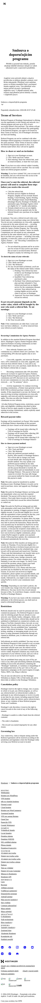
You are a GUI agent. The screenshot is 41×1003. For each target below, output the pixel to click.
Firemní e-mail (6, 804)
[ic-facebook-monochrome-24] (9, 947)
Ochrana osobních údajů (9, 971)
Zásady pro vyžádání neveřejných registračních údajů (18, 967)
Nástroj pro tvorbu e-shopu (10, 862)
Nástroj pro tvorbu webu (10, 856)
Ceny (3, 882)
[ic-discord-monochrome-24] (17, 953)
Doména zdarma (7, 836)
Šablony (4, 865)
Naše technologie (7, 920)
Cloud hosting (6, 807)
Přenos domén (6, 845)
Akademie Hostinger (8, 933)
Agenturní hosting (7, 813)
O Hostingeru (6, 917)
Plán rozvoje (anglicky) (9, 900)
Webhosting (5, 793)
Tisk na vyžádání (7, 868)
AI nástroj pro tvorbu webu (10, 859)
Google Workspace (8, 825)
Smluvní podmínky (8, 974)
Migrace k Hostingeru (9, 874)
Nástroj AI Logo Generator (10, 871)
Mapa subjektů (6, 912)
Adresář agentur (6, 897)
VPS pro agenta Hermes (9, 816)
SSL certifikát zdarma (8, 842)
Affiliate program (7, 888)
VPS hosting (5, 799)
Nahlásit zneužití (7, 939)
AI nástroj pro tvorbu (8, 853)
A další (19, 985)
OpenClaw (5, 819)
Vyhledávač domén (8, 830)
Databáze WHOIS (7, 839)
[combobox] (14, 103)
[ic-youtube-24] (32, 947)
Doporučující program (9, 894)
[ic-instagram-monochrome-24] (17, 947)
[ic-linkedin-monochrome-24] (2, 947)
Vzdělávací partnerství (9, 891)
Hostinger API (6, 877)
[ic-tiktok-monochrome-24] (9, 953)
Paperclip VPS (6, 822)
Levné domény (6, 833)
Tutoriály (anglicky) (8, 927)
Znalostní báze (6, 930)
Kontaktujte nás (6, 936)
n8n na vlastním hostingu (10, 802)
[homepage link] (5, 4)
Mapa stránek (6, 909)
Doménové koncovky (9, 848)
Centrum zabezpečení (8, 906)
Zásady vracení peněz (30, 971)
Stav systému (5, 903)
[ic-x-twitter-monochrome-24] (24, 947)
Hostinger (4, 783)
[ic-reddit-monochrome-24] (2, 953)
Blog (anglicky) (6, 922)
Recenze (4, 885)
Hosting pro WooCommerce (11, 810)
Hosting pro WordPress (9, 796)
